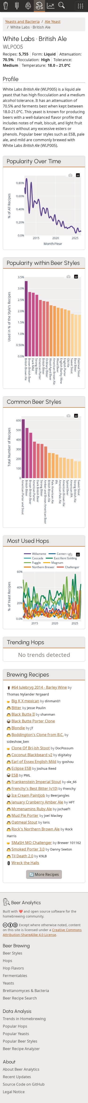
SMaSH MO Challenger (31, 842)
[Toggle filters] (80, 6)
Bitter (16, 707)
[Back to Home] (6, 902)
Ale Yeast (53, 21)
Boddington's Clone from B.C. (37, 734)
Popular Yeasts (16, 1033)
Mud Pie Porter (24, 815)
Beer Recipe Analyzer (21, 1048)
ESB (14, 775)
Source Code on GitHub (24, 1084)
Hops (7, 960)
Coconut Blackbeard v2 (31, 754)
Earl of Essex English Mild (33, 761)
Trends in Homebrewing (24, 1018)
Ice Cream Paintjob (28, 795)
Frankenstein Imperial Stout (36, 781)
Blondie (18, 727)
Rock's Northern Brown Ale (35, 829)
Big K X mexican (25, 700)
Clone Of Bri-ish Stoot (30, 748)
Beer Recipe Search (20, 998)
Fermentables (15, 975)
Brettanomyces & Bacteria (26, 990)
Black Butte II (23, 714)
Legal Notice (14, 1091)
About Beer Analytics (21, 1069)
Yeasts (8, 983)
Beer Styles (12, 953)
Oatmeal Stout (24, 822)
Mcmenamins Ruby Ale (31, 808)
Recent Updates (17, 1076)
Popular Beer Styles (20, 1041)
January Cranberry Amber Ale (37, 802)
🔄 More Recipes (44, 874)
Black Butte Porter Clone (33, 721)
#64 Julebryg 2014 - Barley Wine (39, 687)
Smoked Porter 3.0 (28, 849)
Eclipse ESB (21, 768)
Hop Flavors (13, 968)
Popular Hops (15, 1026)
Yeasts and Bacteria (22, 21)
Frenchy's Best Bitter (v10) (34, 788)
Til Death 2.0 (22, 856)
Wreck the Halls (25, 862)
